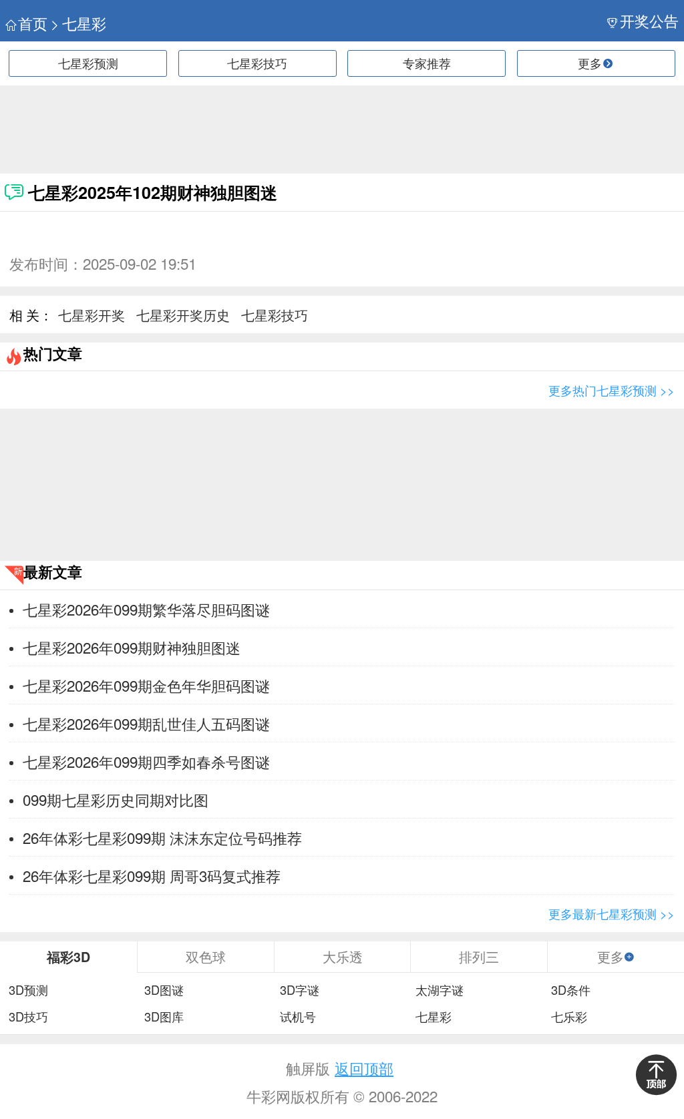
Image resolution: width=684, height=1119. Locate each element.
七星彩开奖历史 (183, 314)
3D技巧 (28, 1017)
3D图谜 (164, 990)
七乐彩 (569, 1017)
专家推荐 (427, 62)
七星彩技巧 (257, 62)
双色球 (206, 956)
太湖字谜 (439, 990)
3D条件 (570, 990)
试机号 (298, 1017)
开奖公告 (649, 20)
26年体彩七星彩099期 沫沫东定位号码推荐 (162, 837)
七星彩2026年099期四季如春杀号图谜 (146, 761)
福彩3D (68, 956)
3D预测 (28, 990)
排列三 (479, 956)
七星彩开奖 (91, 314)
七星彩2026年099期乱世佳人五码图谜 (146, 723)
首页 (32, 23)
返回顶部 (364, 1067)
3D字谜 (299, 990)
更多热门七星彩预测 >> (611, 390)
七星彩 (84, 23)
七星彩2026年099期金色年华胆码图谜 (146, 685)
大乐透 (343, 956)
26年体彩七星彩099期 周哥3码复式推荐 (152, 875)
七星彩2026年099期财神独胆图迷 (131, 647)
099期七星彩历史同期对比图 (115, 799)
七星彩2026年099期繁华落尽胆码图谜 (146, 609)
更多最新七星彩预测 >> (611, 913)
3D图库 (164, 1017)
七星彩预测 (88, 62)
